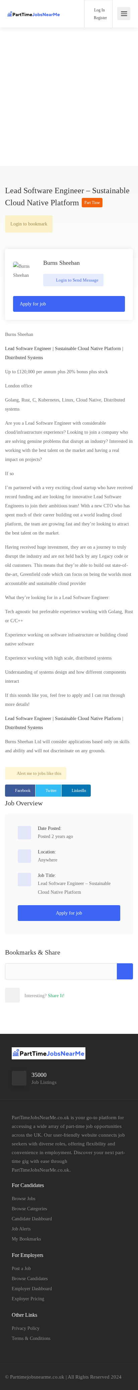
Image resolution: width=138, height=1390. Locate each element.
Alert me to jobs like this (39, 773)
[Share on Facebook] (26, 995)
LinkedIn (79, 790)
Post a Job (21, 1268)
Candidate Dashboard (32, 1218)
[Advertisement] (69, 97)
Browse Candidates (30, 1278)
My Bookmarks (26, 1238)
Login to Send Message (76, 280)
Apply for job (33, 303)
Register (100, 17)
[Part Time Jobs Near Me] (34, 9)
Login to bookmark (28, 223)
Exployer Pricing (28, 1298)
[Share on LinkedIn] (56, 995)
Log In (99, 10)
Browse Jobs (23, 1198)
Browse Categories (29, 1208)
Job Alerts (21, 1228)
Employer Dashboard (32, 1288)
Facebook (22, 790)
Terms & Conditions (31, 1338)
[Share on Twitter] (41, 995)
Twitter (51, 790)
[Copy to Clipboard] (125, 971)
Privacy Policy (26, 1328)
